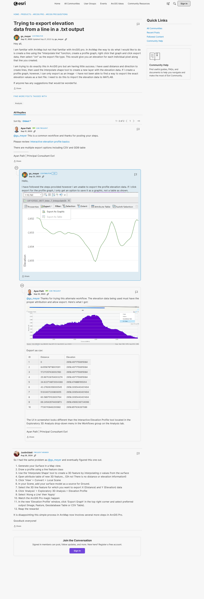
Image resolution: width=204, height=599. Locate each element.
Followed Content (155, 36)
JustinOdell (27, 452)
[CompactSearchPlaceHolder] (174, 3)
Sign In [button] (77, 550)
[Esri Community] (20, 3)
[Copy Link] (66, 39)
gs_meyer (26, 36)
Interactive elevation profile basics (49, 141)
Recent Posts (153, 32)
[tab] (20, 112)
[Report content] (138, 24)
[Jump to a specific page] (138, 121)
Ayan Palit (26, 128)
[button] (80, 232)
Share (17, 88)
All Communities (154, 28)
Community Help (155, 41)
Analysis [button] (18, 103)
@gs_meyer (20, 135)
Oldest (26, 121)
